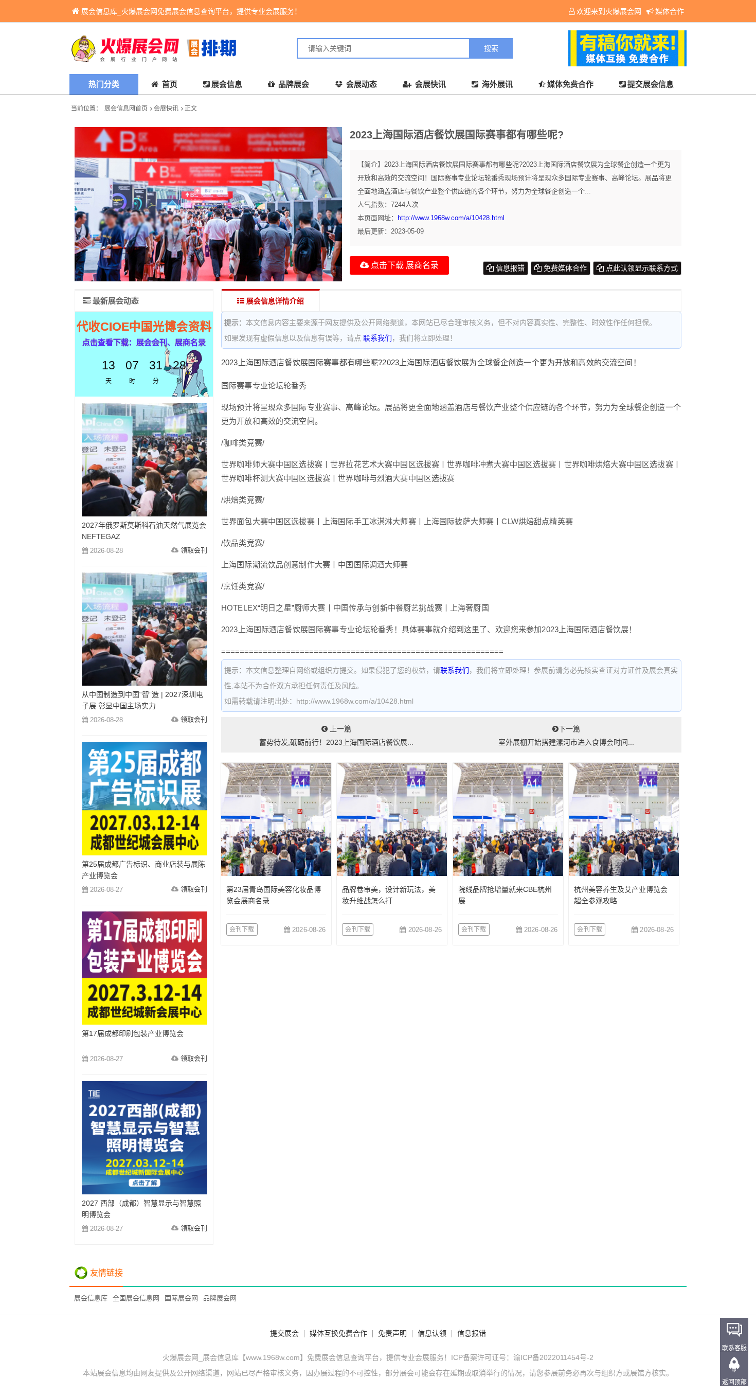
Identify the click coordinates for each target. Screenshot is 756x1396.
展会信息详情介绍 (274, 301)
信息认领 (432, 1333)
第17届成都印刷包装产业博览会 (133, 1033)
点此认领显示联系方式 (641, 268)
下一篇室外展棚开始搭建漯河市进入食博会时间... (566, 735)
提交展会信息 (650, 84)
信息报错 (509, 268)
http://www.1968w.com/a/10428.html (451, 218)
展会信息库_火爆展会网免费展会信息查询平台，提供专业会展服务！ (191, 11)
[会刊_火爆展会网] (223, 48)
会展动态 (360, 84)
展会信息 (226, 84)
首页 (168, 84)
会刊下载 (242, 929)
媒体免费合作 (570, 84)
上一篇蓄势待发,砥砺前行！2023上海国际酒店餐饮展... (336, 735)
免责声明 (392, 1333)
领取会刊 (194, 550)
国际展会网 (181, 1298)
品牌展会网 (220, 1298)
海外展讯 (496, 84)
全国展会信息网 (136, 1298)
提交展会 (284, 1333)
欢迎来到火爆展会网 (609, 11)
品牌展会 (292, 84)
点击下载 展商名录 (404, 265)
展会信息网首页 (126, 108)
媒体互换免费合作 (338, 1333)
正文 (191, 108)
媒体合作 (669, 11)
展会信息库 (90, 1298)
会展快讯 (429, 84)
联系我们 (377, 338)
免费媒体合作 (564, 268)
